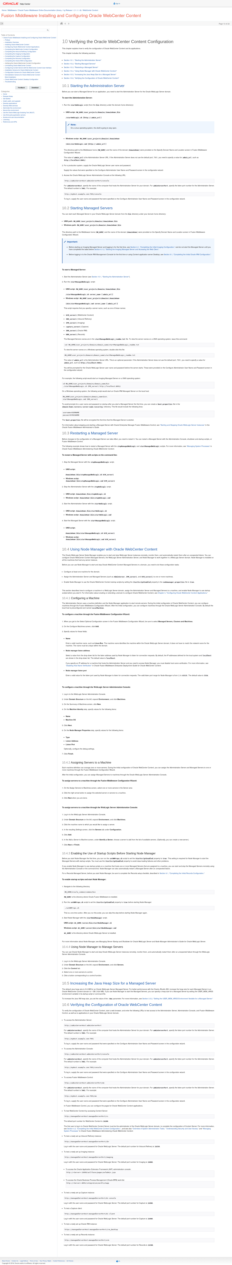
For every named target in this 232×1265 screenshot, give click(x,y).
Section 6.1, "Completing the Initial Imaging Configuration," (152, 247)
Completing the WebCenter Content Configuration (21, 49)
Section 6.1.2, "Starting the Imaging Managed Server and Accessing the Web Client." (126, 249)
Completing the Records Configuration (17, 58)
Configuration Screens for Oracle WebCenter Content (22, 72)
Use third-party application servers (14, 115)
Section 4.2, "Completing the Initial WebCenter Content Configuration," (94, 1128)
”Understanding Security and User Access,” (182, 1128)
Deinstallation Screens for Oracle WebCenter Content (22, 75)
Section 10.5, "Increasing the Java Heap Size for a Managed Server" (90, 74)
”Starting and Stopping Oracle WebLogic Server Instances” (182, 425)
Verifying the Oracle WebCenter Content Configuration (23, 63)
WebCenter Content (90, 10)
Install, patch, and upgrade (11, 101)
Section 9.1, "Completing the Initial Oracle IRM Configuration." (187, 254)
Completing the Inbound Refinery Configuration (20, 51)
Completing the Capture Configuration (17, 56)
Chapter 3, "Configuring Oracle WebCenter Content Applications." (183, 593)
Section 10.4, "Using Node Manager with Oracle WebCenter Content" (90, 71)
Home (4, 10)
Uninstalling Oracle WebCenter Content (18, 65)
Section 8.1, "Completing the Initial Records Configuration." (182, 873)
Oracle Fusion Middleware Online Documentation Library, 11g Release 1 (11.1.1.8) (49, 10)
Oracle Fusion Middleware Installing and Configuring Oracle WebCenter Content (29, 38)
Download (35, 88)
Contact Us (15, 1261)
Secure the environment (11, 110)
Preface (7, 40)
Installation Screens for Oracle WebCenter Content (21, 70)
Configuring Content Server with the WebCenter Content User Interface (28, 68)
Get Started (6, 98)
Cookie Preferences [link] (59, 1261)
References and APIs (10, 122)
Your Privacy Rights (45, 1261)
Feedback (21, 88)
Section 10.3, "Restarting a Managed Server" (81, 67)
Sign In (117, 3)
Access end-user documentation (13, 117)
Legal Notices (24, 1261)
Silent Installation (10, 77)
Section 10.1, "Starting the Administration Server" (82, 60)
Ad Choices (70, 1261)
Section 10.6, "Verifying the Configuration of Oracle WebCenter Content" (91, 78)
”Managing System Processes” (198, 446)
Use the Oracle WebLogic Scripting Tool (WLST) (18, 112)
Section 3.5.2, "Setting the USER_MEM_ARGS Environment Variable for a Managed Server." (177, 998)
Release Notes (8, 96)
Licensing (6, 119)
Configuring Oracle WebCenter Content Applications (22, 47)
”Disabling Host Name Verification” (79, 665)
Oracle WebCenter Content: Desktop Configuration (21, 79)
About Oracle (6, 1261)
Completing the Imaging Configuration (17, 54)
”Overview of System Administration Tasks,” (148, 1128)
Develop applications (10, 103)
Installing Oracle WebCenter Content (17, 44)
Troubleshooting (10, 82)
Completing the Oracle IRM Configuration (18, 61)
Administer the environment (12, 108)
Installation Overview (12, 42)
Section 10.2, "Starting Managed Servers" (80, 63)
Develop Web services (10, 106)
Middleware (12, 10)
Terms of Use (34, 1261)
